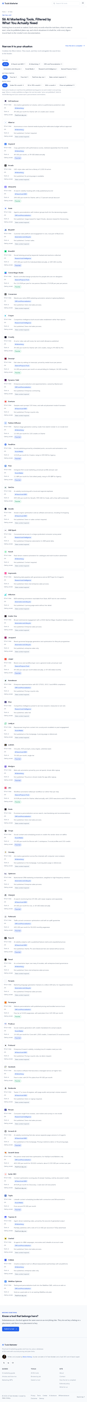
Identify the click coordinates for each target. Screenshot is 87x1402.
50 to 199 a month (34, 85)
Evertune (11, 401)
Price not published (67, 85)
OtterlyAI (11, 895)
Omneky (11, 852)
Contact (62, 1376)
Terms (39, 1395)
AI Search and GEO (18, 64)
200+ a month (50, 85)
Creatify (11, 337)
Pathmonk (12, 917)
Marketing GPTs (7, 1380)
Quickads (11, 1067)
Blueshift (11, 230)
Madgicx (11, 766)
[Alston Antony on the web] (4, 1363)
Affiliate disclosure (63, 1395)
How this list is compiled (73, 46)
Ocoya (10, 831)
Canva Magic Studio (15, 273)
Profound (11, 1045)
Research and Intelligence (48, 69)
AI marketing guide (8, 1373)
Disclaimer (34, 1398)
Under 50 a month (17, 85)
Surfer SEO (12, 1174)
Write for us (64, 1387)
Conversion (12, 294)
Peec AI (11, 938)
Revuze (11, 1110)
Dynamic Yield (13, 380)
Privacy (33, 1395)
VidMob (11, 1260)
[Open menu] (83, 3)
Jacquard (12, 638)
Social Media (30, 69)
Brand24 (11, 251)
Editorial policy (65, 1383)
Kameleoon (12, 680)
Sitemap (41, 1398)
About (62, 1373)
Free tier (13, 77)
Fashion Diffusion (14, 423)
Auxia (10, 208)
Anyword (11, 144)
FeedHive (11, 444)
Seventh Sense (13, 1153)
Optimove (11, 874)
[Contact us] (13, 1363)
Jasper (10, 659)
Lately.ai (11, 723)
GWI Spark (12, 530)
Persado (11, 981)
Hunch (10, 552)
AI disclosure (53, 1395)
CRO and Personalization (53, 64)
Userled (11, 1238)
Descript (11, 359)
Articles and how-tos (9, 1376)
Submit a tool (9, 1329)
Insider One (12, 616)
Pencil (10, 959)
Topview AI (12, 1217)
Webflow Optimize (15, 1281)
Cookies (45, 1395)
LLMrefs (11, 745)
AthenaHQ (12, 187)
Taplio (10, 1196)
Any (5, 77)
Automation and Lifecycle (13, 69)
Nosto (10, 809)
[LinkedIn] (8, 1363)
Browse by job (36, 1376)
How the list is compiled (68, 1380)
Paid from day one (38, 77)
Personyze (12, 1002)
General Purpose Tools (69, 69)
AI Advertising (34, 64)
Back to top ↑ (81, 1397)
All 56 (5, 64)
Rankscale (12, 1088)
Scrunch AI (12, 1131)
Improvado (12, 573)
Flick (10, 466)
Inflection (11, 595)
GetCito (11, 487)
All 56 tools (35, 1373)
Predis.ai (11, 1024)
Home (4, 12)
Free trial (24, 77)
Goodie (11, 509)
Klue (9, 702)
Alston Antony (27, 1357)
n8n (9, 788)
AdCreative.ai (13, 101)
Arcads (10, 165)
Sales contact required (57, 77)
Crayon (11, 316)
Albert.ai (11, 122)
